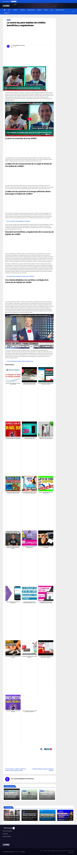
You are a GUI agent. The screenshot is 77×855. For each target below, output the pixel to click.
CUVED (6, 5)
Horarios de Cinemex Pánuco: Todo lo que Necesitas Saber (29, 815)
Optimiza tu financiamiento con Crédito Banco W (11, 815)
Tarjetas (15, 9)
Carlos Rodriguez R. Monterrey (19, 45)
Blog (52, 9)
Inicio (9, 9)
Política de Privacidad (70, 850)
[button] (73, 11)
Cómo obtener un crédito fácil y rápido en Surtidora (11, 794)
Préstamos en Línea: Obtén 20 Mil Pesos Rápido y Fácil (47, 815)
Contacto (6, 12)
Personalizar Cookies (54, 850)
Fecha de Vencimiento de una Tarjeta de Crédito (29, 794)
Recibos (46, 9)
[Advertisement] (29, 36)
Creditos (22, 9)
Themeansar (23, 851)
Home (41, 850)
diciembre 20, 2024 (10, 817)
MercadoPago (31, 9)
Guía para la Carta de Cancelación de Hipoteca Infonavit (65, 815)
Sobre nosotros (60, 9)
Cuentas (39, 9)
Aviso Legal (5, 833)
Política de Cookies (7, 836)
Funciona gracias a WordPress (8, 851)
